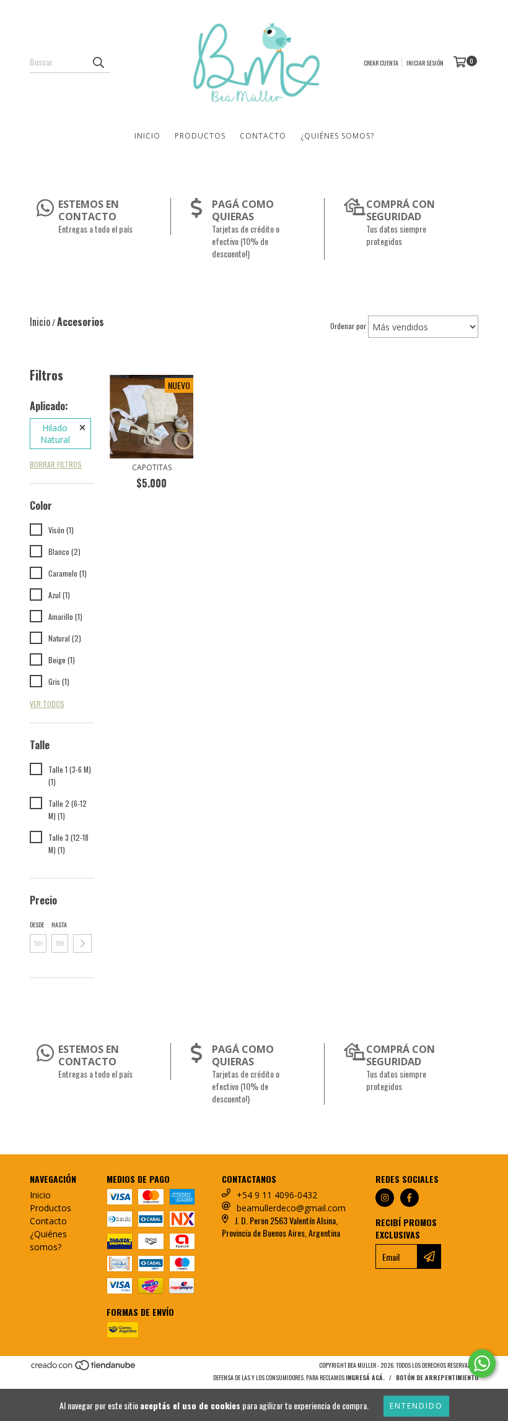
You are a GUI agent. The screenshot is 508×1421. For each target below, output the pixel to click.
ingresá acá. (365, 1377)
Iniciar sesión (425, 62)
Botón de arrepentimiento (437, 1377)
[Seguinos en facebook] (409, 1197)
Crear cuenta (381, 62)
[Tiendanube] (84, 1368)
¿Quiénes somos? (337, 136)
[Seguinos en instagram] (384, 1197)
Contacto (263, 136)
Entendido (416, 1406)
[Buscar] (97, 62)
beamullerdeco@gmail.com (291, 1208)
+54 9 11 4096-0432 (277, 1195)
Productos (200, 136)
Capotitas (152, 467)
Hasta (59, 924)
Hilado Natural (55, 433)
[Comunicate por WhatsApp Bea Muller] (482, 1363)
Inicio (147, 136)
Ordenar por (348, 325)
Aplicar (82, 943)
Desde (37, 924)
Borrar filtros (56, 464)
